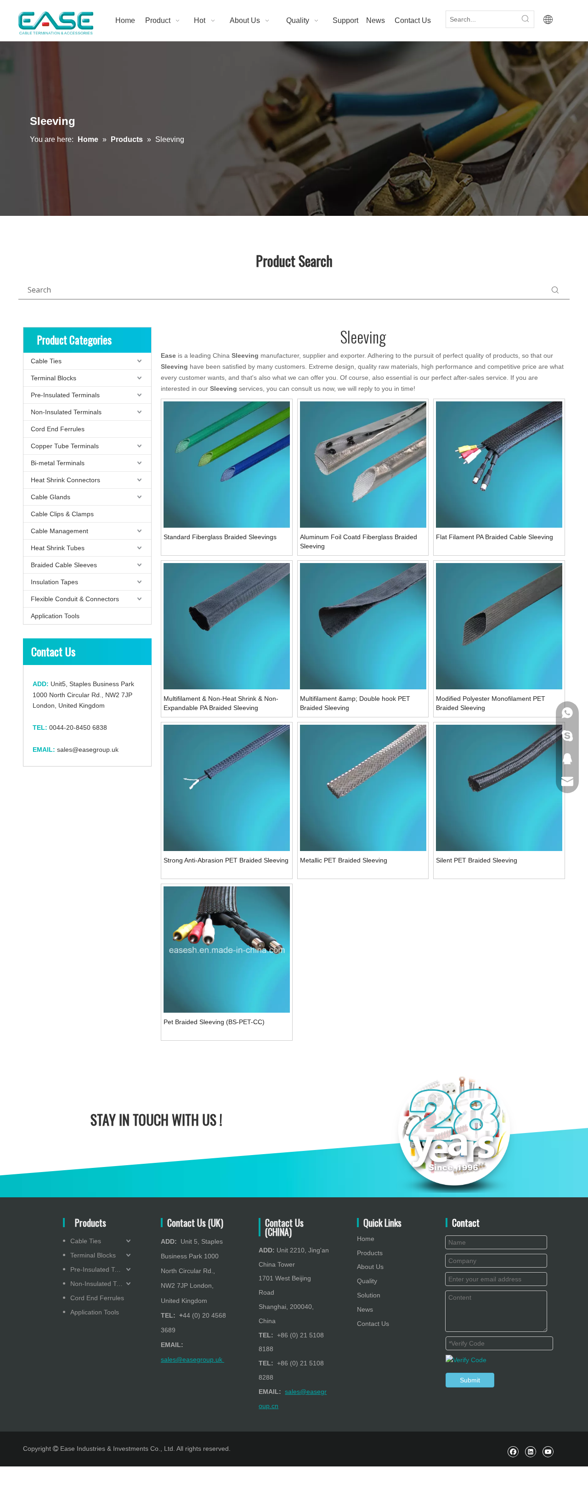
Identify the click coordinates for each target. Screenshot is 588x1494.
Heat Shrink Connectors (65, 480)
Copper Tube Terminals (65, 446)
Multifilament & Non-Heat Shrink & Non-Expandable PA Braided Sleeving (221, 703)
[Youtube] (548, 1451)
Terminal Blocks (53, 378)
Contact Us (373, 1323)
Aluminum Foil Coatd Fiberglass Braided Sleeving (358, 541)
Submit (470, 1380)
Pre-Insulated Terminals (65, 395)
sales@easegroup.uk (88, 749)
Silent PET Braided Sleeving (476, 860)
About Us (370, 1266)
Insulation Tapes (54, 582)
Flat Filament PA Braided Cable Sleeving (494, 537)
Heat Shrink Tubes (58, 548)
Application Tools (55, 616)
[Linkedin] (530, 1451)
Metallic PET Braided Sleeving (343, 860)
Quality (367, 1281)
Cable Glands (50, 497)
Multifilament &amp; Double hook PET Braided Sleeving (355, 703)
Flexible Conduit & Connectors (75, 599)
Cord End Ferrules (58, 429)
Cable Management (59, 531)
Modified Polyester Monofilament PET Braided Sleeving (490, 703)
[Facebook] (513, 1451)
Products (370, 1253)
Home (365, 1238)
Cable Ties (46, 361)
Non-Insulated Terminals (66, 412)
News (365, 1309)
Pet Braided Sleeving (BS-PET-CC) (214, 1022)
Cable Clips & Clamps (62, 514)
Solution (368, 1295)
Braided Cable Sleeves (64, 565)
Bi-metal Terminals (58, 463)
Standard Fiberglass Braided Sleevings (220, 537)
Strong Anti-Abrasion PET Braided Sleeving (226, 860)
